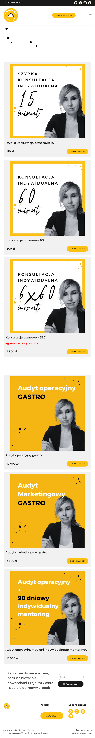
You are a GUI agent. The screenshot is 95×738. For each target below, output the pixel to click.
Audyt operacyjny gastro (23, 455)
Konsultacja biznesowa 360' (25, 337)
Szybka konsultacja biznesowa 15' (29, 143)
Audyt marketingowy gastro (26, 552)
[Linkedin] (85, 2)
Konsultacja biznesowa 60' (24, 240)
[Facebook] (75, 2)
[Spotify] (89, 2)
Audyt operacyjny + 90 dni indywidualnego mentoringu (46, 649)
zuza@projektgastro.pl (13, 2)
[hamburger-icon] (90, 15)
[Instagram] (80, 2)
